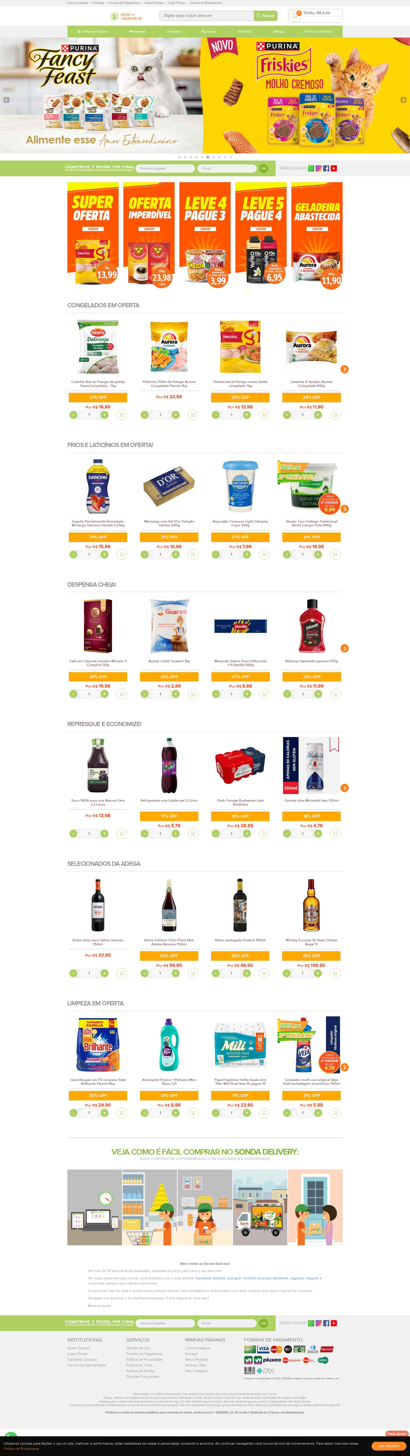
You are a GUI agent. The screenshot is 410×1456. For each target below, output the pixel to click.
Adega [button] (278, 31)
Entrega (191, 1353)
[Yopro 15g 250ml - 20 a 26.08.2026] (261, 236)
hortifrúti (249, 1278)
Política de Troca (139, 1365)
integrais (312, 1278)
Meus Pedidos (196, 1359)
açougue (234, 1278)
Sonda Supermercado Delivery (82, 16)
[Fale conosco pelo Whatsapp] (311, 1323)
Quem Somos (78, 1348)
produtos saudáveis (272, 1278)
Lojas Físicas (77, 1353)
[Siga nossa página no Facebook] (326, 168)
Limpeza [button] (173, 31)
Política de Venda (140, 1371)
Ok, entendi (389, 1446)
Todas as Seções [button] (95, 31)
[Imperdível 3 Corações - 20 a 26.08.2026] (149, 236)
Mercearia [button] (137, 31)
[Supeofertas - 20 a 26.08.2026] (93, 236)
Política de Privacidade (144, 1359)
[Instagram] (319, 168)
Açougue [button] (208, 31)
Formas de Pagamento (144, 1353)
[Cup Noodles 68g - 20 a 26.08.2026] (205, 236)
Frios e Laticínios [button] (318, 31)
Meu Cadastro (196, 1371)
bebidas (219, 1278)
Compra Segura (198, 1348)
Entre (126, 15)
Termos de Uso (138, 1348)
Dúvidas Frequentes (142, 1376)
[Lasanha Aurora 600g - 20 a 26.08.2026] (317, 236)
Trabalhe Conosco (82, 1359)
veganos (297, 1278)
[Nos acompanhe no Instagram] (319, 1323)
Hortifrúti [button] (244, 31)
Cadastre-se (131, 18)
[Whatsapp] (311, 168)
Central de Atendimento (86, 1365)
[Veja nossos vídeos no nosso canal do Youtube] (334, 1323)
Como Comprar (78, 3)
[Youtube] (334, 168)
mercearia (203, 1278)
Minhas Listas (195, 1365)
